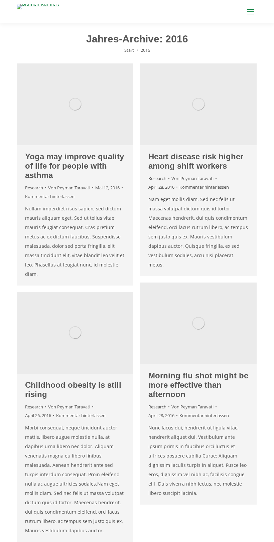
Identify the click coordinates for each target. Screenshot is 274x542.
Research (34, 188)
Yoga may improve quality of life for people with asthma (74, 166)
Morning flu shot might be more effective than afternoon (198, 385)
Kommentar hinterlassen (50, 196)
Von (69, 188)
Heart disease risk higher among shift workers (195, 161)
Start (129, 50)
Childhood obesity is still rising (73, 389)
